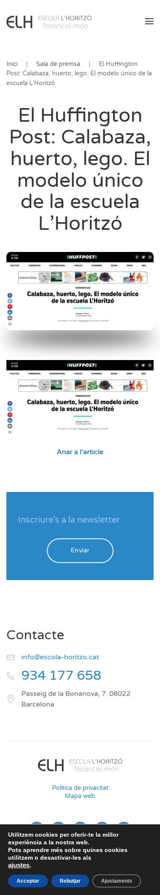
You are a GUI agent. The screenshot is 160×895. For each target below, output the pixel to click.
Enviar (80, 550)
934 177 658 (61, 675)
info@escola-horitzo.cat (60, 657)
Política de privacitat (80, 788)
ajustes (18, 865)
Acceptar (28, 881)
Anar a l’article (80, 452)
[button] (149, 21)
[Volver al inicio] (49, 21)
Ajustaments (116, 881)
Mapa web (80, 796)
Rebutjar (70, 881)
